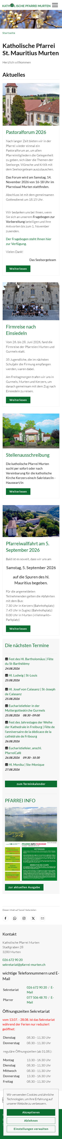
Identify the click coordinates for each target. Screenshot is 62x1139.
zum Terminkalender (31, 784)
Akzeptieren (31, 1112)
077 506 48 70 (37, 997)
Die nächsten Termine (27, 645)
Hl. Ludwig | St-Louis (23, 675)
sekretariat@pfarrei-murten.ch (23, 964)
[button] (56, 5)
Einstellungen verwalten (31, 1129)
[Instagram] (24, 918)
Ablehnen (31, 1120)
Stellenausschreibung (27, 455)
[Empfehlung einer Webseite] (42, 918)
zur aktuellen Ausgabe (24, 887)
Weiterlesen (18, 268)
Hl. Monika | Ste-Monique (26, 764)
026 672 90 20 (12, 960)
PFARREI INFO (20, 800)
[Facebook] (5, 918)
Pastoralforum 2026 (26, 132)
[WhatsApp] (15, 918)
